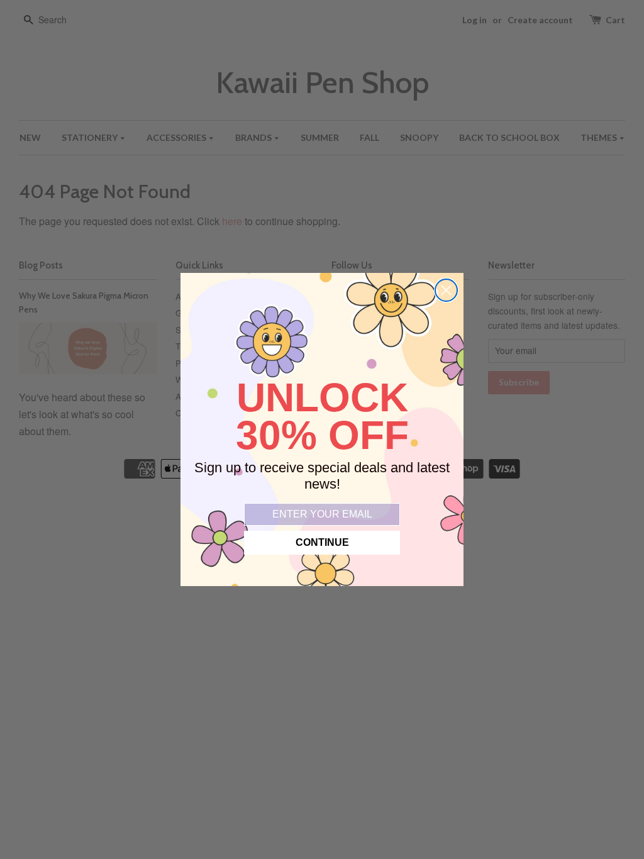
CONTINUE (322, 542)
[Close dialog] (446, 290)
